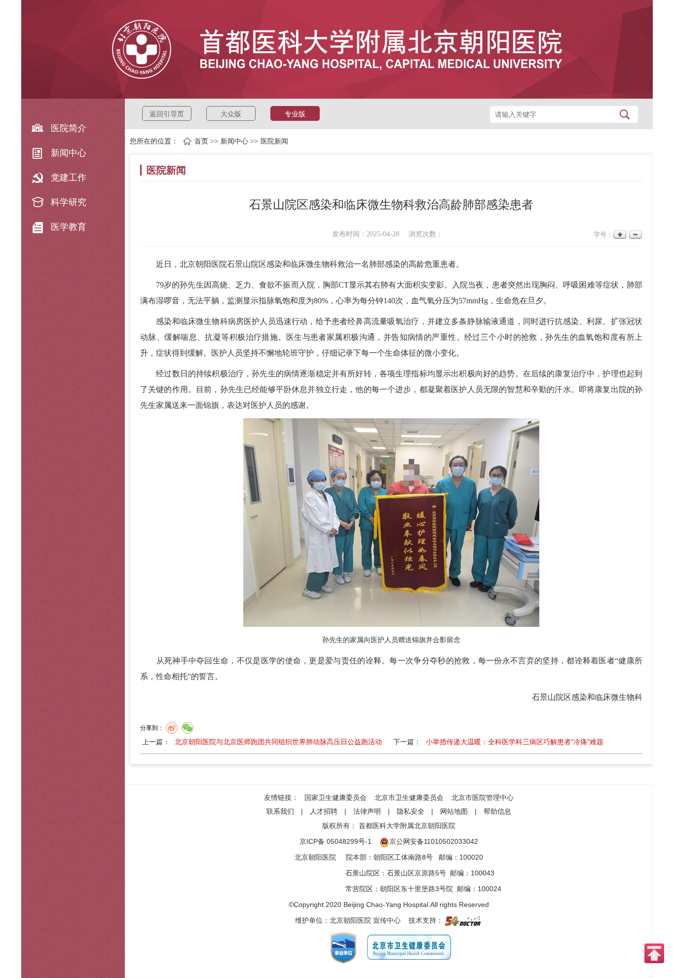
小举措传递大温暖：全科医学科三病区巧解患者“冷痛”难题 (514, 742)
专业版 (295, 114)
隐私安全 (410, 811)
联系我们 (280, 811)
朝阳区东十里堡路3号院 (416, 889)
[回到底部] (654, 953)
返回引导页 (167, 114)
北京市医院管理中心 (482, 797)
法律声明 (367, 811)
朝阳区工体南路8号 (403, 857)
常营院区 (359, 889)
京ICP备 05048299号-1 (336, 841)
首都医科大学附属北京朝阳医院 (407, 826)
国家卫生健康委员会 (335, 797)
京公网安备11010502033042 (433, 841)
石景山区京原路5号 (416, 873)
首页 (201, 141)
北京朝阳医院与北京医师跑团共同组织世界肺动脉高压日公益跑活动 (278, 742)
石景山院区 (362, 873)
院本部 (356, 857)
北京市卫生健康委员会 (409, 797)
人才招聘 (323, 811)
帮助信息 (497, 811)
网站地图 (454, 811)
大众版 (231, 114)
